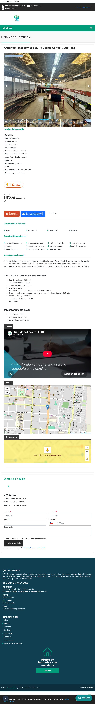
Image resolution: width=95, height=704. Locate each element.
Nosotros (7, 637)
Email (6, 519)
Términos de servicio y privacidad (34, 548)
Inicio (6, 620)
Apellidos (53, 512)
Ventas (6, 623)
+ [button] (7, 388)
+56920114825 (35, 6)
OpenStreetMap (86, 433)
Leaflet (72, 433)
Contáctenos (9, 640)
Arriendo (7, 627)
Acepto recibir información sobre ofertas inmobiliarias (26, 538)
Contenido (8, 633)
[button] (89, 55)
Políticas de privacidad (13, 643)
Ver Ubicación (40, 455)
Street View (15, 185)
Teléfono (52, 519)
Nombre (7, 512)
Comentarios (8, 527)
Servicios (7, 630)
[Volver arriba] (5, 698)
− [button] (7, 392)
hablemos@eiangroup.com (18, 505)
